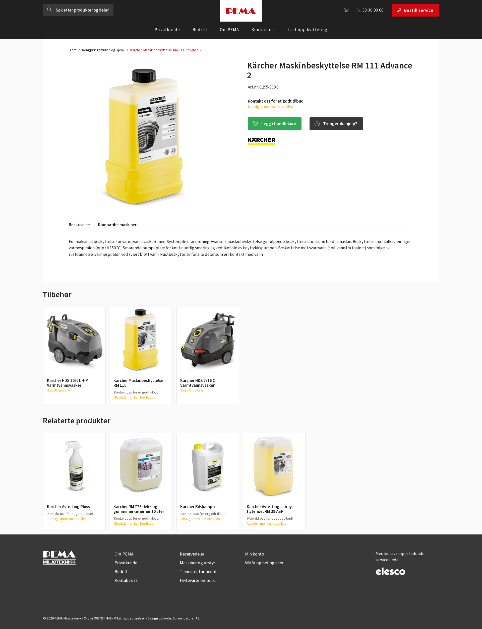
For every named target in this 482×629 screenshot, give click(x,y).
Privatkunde (167, 29)
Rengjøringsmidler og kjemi (103, 50)
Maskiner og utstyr (197, 563)
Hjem (72, 50)
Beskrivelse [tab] (79, 224)
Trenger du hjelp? (340, 123)
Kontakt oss (264, 29)
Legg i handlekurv (278, 123)
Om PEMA (229, 29)
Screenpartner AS (186, 618)
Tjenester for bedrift (199, 571)
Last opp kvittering (307, 29)
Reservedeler (192, 554)
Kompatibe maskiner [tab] (117, 224)
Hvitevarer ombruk (197, 580)
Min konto (254, 554)
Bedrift (200, 29)
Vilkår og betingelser (264, 563)
